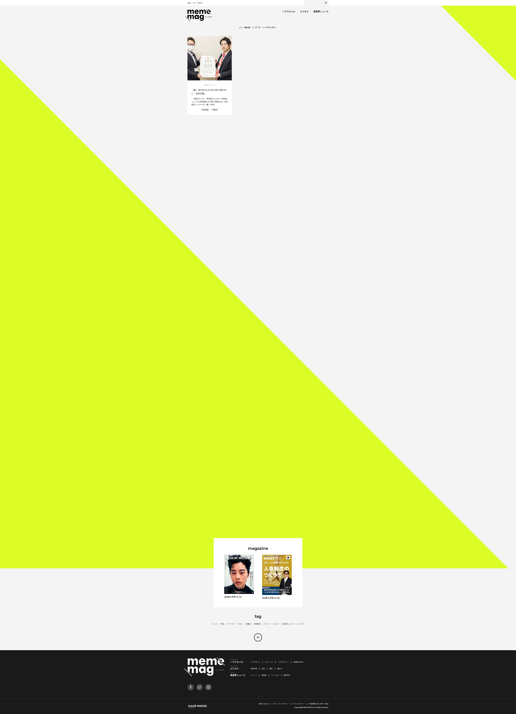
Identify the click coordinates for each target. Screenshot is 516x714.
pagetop (258, 637)
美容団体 (257, 624)
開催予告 (287, 675)
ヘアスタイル (288, 11)
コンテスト (301, 624)
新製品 (248, 624)
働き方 (279, 669)
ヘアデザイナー (283, 662)
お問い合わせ (263, 704)
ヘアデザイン (255, 662)
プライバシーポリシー (281, 704)
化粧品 (214, 110)
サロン (240, 624)
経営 (263, 669)
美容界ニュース (321, 11)
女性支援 (205, 110)
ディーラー (231, 624)
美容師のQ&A (298, 662)
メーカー (267, 624)
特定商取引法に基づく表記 (319, 704)
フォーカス (275, 675)
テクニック (269, 662)
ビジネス (304, 11)
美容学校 (254, 669)
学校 (222, 624)
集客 (271, 669)
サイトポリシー (299, 704)
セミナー (276, 624)
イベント (214, 624)
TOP (189, 3)
